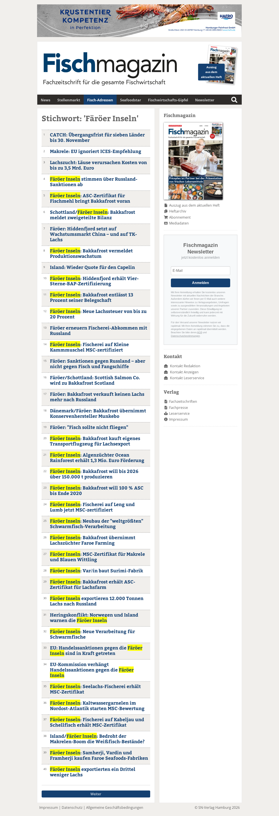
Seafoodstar (130, 100)
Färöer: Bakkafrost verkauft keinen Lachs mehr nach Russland (97, 397)
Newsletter (204, 100)
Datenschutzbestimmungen (185, 336)
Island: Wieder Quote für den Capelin (92, 267)
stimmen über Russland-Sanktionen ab (93, 181)
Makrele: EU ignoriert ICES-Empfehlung (95, 151)
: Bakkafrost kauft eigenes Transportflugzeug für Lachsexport (95, 441)
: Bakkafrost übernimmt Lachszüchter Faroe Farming (92, 540)
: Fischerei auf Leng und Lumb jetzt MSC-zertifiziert (92, 507)
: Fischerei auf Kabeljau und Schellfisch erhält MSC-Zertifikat (97, 722)
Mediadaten (179, 223)
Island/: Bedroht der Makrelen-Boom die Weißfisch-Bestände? (97, 739)
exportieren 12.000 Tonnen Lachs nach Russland (96, 601)
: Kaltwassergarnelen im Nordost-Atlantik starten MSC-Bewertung (97, 705)
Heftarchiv (177, 211)
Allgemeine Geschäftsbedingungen (114, 807)
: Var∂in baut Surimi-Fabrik (96, 570)
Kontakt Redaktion (185, 366)
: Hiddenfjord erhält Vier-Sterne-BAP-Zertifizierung (94, 281)
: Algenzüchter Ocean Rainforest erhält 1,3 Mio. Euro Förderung (97, 457)
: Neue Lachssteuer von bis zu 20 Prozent (98, 314)
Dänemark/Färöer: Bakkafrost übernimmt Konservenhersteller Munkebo (98, 413)
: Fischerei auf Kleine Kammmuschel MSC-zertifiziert (89, 347)
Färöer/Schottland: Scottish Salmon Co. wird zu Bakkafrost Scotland (95, 380)
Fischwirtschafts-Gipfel (168, 100)
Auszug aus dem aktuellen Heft (194, 205)
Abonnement (180, 217)
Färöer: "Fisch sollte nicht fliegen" (89, 427)
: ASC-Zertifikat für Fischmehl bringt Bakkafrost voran (90, 198)
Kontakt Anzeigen (184, 372)
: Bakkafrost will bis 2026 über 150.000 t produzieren (94, 474)
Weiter (95, 794)
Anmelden (200, 283)
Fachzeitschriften (183, 401)
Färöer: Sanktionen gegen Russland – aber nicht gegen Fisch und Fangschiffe (97, 363)
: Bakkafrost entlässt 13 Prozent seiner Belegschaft (91, 297)
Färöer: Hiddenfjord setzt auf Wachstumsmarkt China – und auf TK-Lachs (93, 234)
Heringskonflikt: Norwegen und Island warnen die (94, 617)
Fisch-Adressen (100, 100)
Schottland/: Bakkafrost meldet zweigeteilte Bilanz (92, 215)
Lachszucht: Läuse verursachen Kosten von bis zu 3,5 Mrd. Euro (98, 165)
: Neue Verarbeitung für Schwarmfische (92, 634)
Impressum (178, 419)
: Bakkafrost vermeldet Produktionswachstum (91, 253)
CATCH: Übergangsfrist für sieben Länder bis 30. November (97, 137)
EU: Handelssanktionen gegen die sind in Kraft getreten (96, 650)
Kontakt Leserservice (187, 378)
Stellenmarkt (68, 100)
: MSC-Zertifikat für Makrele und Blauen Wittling (97, 557)
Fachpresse (178, 407)
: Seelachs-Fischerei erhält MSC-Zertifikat (95, 689)
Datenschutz (72, 807)
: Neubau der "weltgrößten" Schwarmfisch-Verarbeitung (96, 523)
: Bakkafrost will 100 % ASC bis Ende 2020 (96, 490)
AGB (199, 332)
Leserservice (179, 413)
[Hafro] (139, 35)
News (45, 100)
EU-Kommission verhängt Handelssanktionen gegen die (92, 669)
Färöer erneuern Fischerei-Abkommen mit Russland (98, 330)
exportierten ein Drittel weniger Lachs (92, 772)
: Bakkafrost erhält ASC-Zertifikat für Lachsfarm (92, 584)
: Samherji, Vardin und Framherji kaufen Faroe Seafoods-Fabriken (99, 755)
